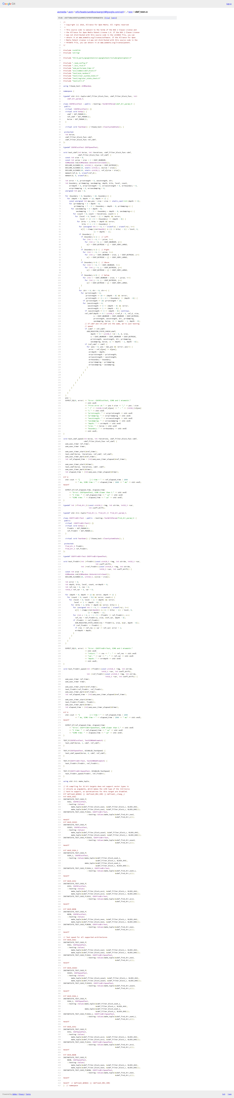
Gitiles (14, 1094)
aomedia (61, 11)
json (230, 1094)
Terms (28, 1094)
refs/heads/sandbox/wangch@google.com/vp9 (99, 11)
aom (70, 11)
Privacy (21, 1094)
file (107, 18)
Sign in (229, 4)
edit (114, 18)
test (130, 11)
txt (223, 1094)
